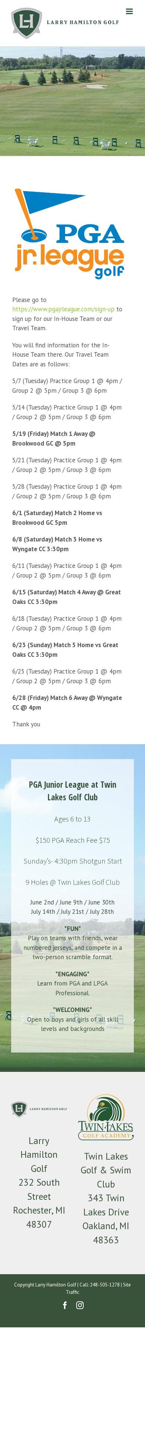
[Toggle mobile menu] (130, 11)
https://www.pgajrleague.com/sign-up (63, 309)
